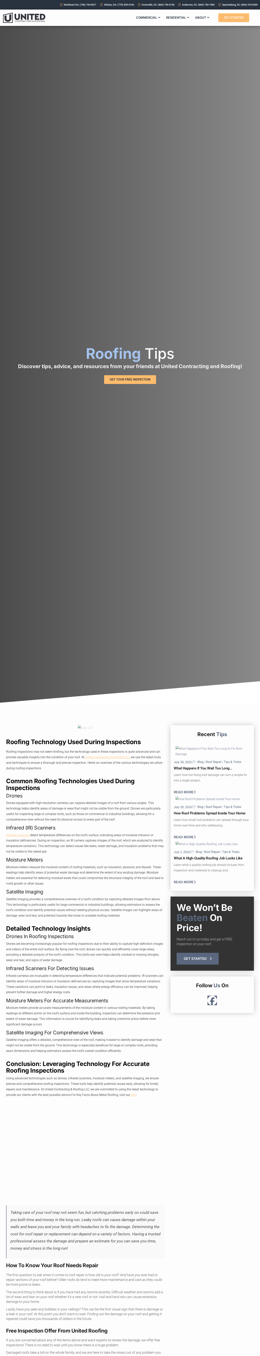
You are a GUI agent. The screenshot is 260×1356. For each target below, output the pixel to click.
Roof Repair (214, 762)
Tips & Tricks (232, 762)
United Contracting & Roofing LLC (107, 757)
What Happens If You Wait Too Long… (203, 768)
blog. (134, 1095)
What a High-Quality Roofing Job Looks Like (208, 858)
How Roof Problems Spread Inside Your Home (209, 813)
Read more (184, 792)
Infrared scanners (17, 835)
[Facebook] (212, 1000)
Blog (200, 762)
